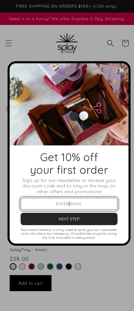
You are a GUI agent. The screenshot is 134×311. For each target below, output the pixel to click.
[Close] (122, 70)
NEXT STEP (68, 218)
